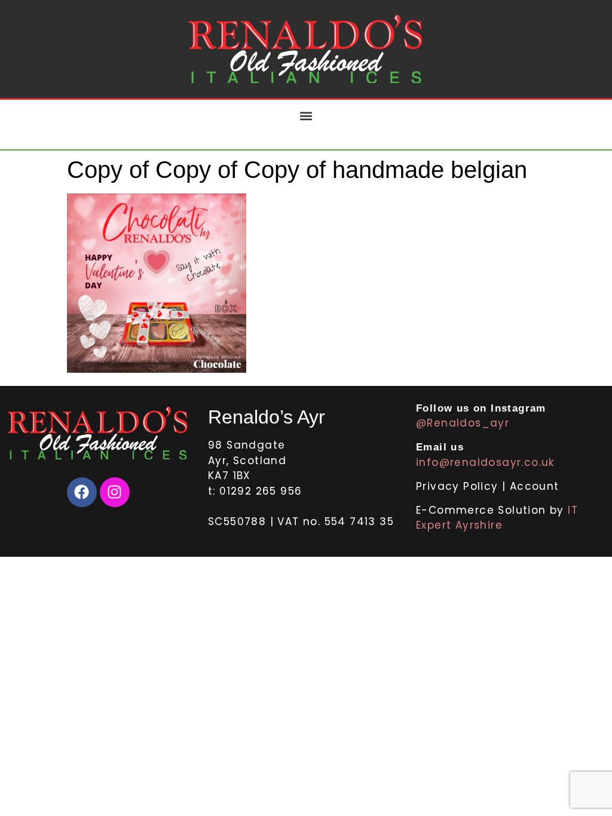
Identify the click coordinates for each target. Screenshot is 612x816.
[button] (306, 115)
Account (534, 486)
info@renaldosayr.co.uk (485, 462)
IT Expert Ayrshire (497, 518)
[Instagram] (115, 492)
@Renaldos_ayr (462, 423)
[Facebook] (82, 492)
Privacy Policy (459, 486)
